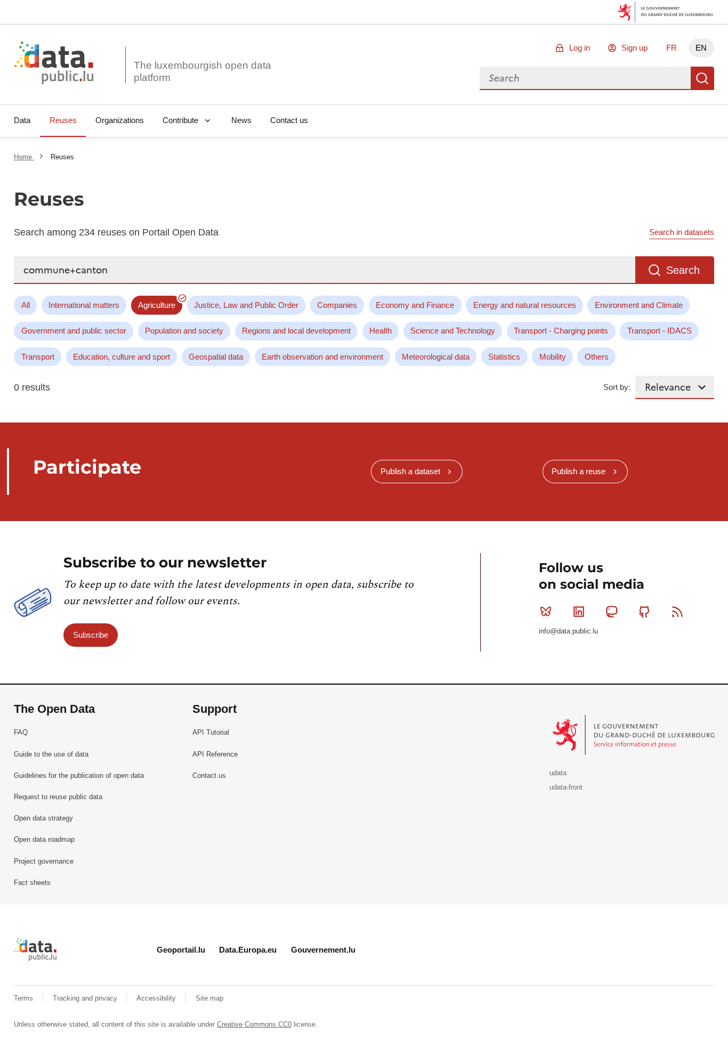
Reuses (63, 120)
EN (701, 47)
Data (22, 120)
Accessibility (157, 998)
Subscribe (90, 634)
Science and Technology (452, 330)
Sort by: (616, 387)
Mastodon (612, 611)
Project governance (44, 861)
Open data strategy (43, 818)
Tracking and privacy (86, 998)
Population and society (184, 330)
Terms (24, 998)
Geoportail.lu (181, 949)
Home (24, 157)
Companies (337, 305)
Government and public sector (73, 330)
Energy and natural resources (524, 305)
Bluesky (545, 611)
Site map (209, 998)
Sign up (634, 47)
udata (558, 773)
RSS (677, 611)
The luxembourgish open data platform (202, 71)
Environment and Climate (639, 305)
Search (702, 78)
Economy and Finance (415, 305)
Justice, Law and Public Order (246, 305)
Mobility (552, 356)
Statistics (504, 356)
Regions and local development (296, 330)
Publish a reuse (578, 471)
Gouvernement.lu (323, 949)
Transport (37, 356)
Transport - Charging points (561, 330)
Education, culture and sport (121, 356)
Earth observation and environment (322, 356)
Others (597, 356)
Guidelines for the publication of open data (79, 775)
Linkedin (579, 611)
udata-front (566, 787)
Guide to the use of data (51, 754)
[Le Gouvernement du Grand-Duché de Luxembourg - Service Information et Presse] (634, 734)
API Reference (215, 754)
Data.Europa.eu (248, 949)
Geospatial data (216, 356)
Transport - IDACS (659, 330)
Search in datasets (681, 232)
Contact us (289, 120)
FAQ (21, 732)
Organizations (119, 120)
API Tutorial (210, 732)
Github (644, 611)
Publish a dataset (410, 471)
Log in (579, 47)
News (241, 120)
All (25, 305)
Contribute (180, 120)
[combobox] (585, 78)
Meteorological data (436, 356)
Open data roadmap (44, 839)
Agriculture (156, 305)
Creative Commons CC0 (254, 1024)
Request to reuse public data (58, 797)
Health (380, 330)
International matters (83, 305)
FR (671, 47)
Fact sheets (32, 883)
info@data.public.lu (568, 631)
